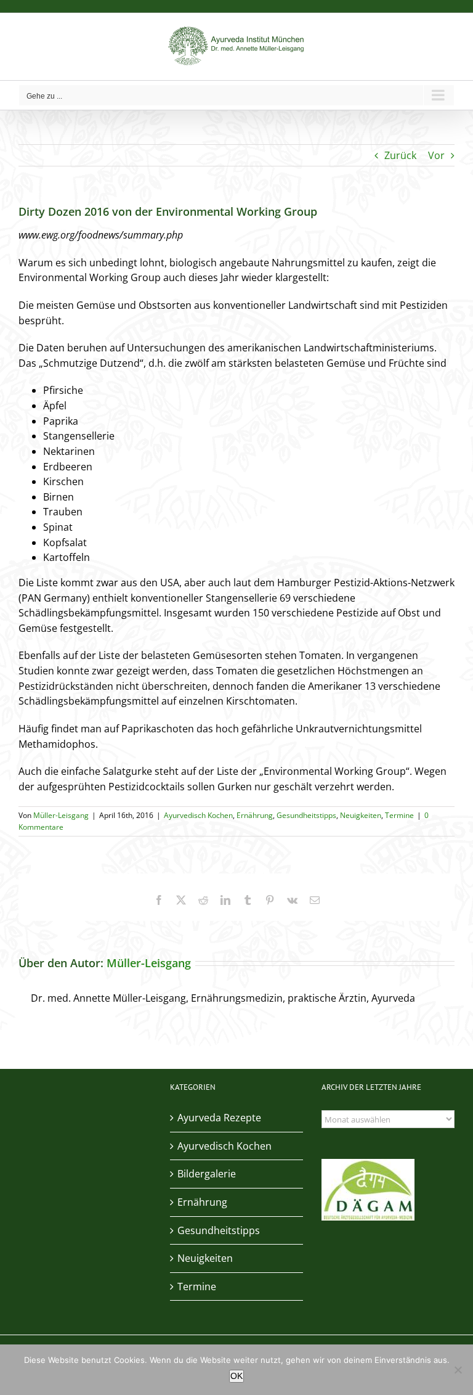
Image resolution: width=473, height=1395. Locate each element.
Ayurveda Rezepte (219, 1117)
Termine (399, 815)
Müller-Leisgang (61, 815)
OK (236, 1376)
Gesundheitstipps (306, 815)
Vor (436, 155)
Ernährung (254, 815)
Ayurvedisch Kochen (198, 815)
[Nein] (457, 1370)
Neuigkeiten (360, 815)
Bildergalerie (206, 1173)
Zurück (400, 155)
